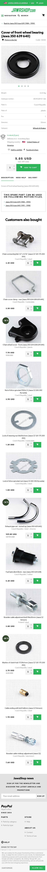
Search (24, 16)
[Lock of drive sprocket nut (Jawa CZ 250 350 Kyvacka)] (23, 465)
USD (32, 3)
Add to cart (30, 168)
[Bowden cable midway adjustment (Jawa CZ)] (23, 738)
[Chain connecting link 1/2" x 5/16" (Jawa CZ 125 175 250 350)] (23, 238)
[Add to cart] (37, 263)
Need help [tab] (21, 178)
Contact (30, 832)
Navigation (10, 16)
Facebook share (32, 150)
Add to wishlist (16, 150)
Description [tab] (7, 178)
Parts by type (8, 825)
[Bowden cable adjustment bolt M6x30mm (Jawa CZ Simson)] (23, 602)
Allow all (37, 868)
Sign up (41, 796)
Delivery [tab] (32, 178)
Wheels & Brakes (39, 128)
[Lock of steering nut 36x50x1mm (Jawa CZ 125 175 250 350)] (23, 420)
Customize (7, 868)
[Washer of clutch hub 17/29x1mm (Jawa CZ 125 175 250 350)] (23, 647)
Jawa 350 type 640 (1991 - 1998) (18, 205)
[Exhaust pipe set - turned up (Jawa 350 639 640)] (23, 511)
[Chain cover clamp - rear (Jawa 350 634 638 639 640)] (23, 284)
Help (28, 821)
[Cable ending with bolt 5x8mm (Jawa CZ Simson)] (23, 692)
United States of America (18, 3)
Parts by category (10, 821)
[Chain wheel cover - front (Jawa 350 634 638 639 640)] (23, 329)
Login (41, 3)
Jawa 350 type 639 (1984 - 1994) (22, 23)
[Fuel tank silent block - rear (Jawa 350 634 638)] (23, 556)
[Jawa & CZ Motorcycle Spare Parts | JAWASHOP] (23, 10)
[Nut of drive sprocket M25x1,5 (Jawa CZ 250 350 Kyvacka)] (23, 375)
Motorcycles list (11, 40)
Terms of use (32, 836)
